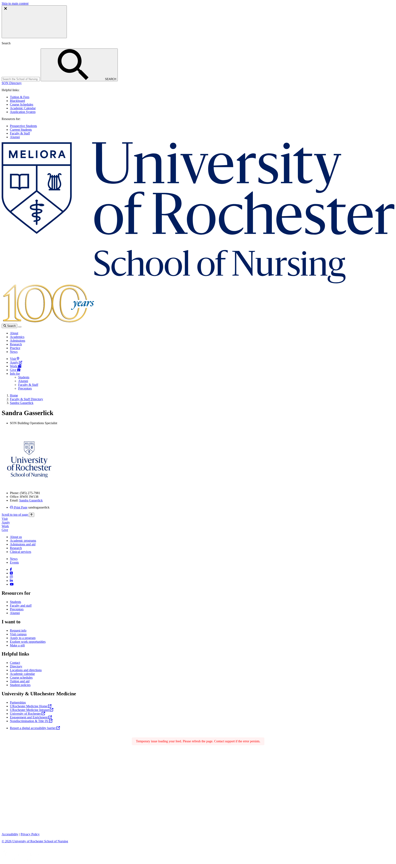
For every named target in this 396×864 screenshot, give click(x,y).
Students (23, 377)
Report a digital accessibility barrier (33, 728)
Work (14, 366)
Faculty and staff (21, 605)
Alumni (15, 137)
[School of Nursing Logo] (198, 282)
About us (16, 537)
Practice (15, 348)
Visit (13, 358)
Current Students (21, 129)
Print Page (20, 507)
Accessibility (10, 834)
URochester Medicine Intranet (30, 710)
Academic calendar (22, 674)
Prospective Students (23, 126)
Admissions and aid (22, 544)
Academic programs (23, 540)
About (14, 333)
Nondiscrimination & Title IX (29, 721)
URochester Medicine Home (29, 706)
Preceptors (25, 388)
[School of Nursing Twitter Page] (11, 573)
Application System (22, 112)
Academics (17, 337)
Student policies (20, 685)
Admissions (17, 340)
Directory (16, 666)
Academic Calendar (23, 108)
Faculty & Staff (20, 133)
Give (13, 370)
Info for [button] (15, 373)
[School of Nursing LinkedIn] (11, 580)
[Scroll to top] (31, 515)
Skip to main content (15, 3)
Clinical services (20, 551)
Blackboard (17, 100)
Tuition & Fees (19, 97)
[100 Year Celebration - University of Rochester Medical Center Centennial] (48, 322)
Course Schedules (21, 104)
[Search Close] (34, 21)
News (14, 351)
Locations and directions (26, 670)
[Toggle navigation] (19, 326)
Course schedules (21, 677)
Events (14, 562)
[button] (12, 83)
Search (11, 325)
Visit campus (18, 634)
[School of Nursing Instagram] (11, 577)
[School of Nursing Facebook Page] (11, 569)
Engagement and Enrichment (29, 717)
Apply (14, 362)
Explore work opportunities (28, 641)
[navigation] (18, 514)
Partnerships (18, 702)
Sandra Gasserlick (21, 403)
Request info (18, 630)
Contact (15, 662)
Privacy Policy (30, 834)
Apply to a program (22, 638)
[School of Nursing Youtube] (12, 584)
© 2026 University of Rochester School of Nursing (35, 841)
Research (16, 344)
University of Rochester (26, 713)
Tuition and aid (19, 681)
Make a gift (17, 645)
